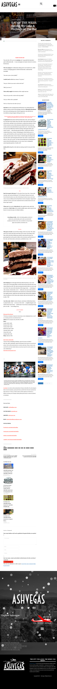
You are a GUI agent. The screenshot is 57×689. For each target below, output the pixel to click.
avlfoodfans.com (13, 407)
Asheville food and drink (16, 19)
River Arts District (15, 644)
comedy (17, 625)
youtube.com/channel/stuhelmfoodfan (12, 439)
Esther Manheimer (15, 628)
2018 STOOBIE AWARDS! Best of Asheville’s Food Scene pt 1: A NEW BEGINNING (45, 45)
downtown (5, 628)
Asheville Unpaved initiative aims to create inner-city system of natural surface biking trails (45, 85)
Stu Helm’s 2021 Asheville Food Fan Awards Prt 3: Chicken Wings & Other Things (50, 174)
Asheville (9, 618)
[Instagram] (55, 5)
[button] (19, 4)
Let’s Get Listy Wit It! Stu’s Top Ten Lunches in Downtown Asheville (29, 456)
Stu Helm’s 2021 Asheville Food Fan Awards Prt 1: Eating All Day (50, 208)
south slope (5, 646)
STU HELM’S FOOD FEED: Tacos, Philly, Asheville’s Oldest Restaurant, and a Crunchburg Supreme (45, 55)
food (17, 630)
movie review (18, 639)
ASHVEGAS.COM (33, 663)
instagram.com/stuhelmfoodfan (11, 431)
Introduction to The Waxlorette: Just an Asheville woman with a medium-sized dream (45, 50)
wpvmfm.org (14, 411)
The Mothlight (22, 646)
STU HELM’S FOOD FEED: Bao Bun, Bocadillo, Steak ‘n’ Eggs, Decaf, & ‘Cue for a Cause (50, 368)
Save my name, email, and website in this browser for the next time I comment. (19, 558)
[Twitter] (28, 608)
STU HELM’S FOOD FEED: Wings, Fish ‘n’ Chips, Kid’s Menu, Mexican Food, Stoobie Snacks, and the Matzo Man (45, 95)
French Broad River (7, 632)
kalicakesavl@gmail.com (9, 350)
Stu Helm (5, 388)
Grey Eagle (16, 632)
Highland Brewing (6, 635)
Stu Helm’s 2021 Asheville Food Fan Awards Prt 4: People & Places (50, 159)
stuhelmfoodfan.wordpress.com (14, 419)
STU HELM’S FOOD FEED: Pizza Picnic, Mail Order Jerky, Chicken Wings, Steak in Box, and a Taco (45, 90)
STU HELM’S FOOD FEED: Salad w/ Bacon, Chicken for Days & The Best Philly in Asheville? (50, 296)
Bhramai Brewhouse (8, 314)
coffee (11, 625)
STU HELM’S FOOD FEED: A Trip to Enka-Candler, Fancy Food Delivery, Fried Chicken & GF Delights (50, 279)
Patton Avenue (6, 642)
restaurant (5, 644)
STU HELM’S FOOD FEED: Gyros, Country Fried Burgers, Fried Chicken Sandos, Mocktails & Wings (50, 262)
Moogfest (5, 639)
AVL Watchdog (6, 474)
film (12, 630)
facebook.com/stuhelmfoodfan (10, 427)
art (3, 618)
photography (15, 642)
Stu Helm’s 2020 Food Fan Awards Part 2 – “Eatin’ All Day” (46, 80)
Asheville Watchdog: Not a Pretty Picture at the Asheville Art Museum (50, 105)
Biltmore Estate (6, 623)
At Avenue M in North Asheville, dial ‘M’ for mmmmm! (45, 74)
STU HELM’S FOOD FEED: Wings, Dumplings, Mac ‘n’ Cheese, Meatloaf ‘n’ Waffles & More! (50, 244)
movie (11, 639)
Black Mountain (16, 623)
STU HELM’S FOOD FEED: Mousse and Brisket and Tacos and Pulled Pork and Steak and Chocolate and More (50, 226)
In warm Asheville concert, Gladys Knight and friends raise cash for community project (10, 456)
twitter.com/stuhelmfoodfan (10, 435)
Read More (41, 116)
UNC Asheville (6, 649)
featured (5, 630)
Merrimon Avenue (17, 637)
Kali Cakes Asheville (8, 339)
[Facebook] (22, 608)
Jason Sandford (6, 493)
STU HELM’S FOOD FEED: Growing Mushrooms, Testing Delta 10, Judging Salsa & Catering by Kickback (50, 351)
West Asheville (15, 649)
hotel (15, 635)
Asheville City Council (8, 620)
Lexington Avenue (6, 637)
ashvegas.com (11, 415)
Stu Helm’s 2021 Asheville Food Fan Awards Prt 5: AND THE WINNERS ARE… (50, 142)
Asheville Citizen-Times (20, 618)
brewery (5, 625)
